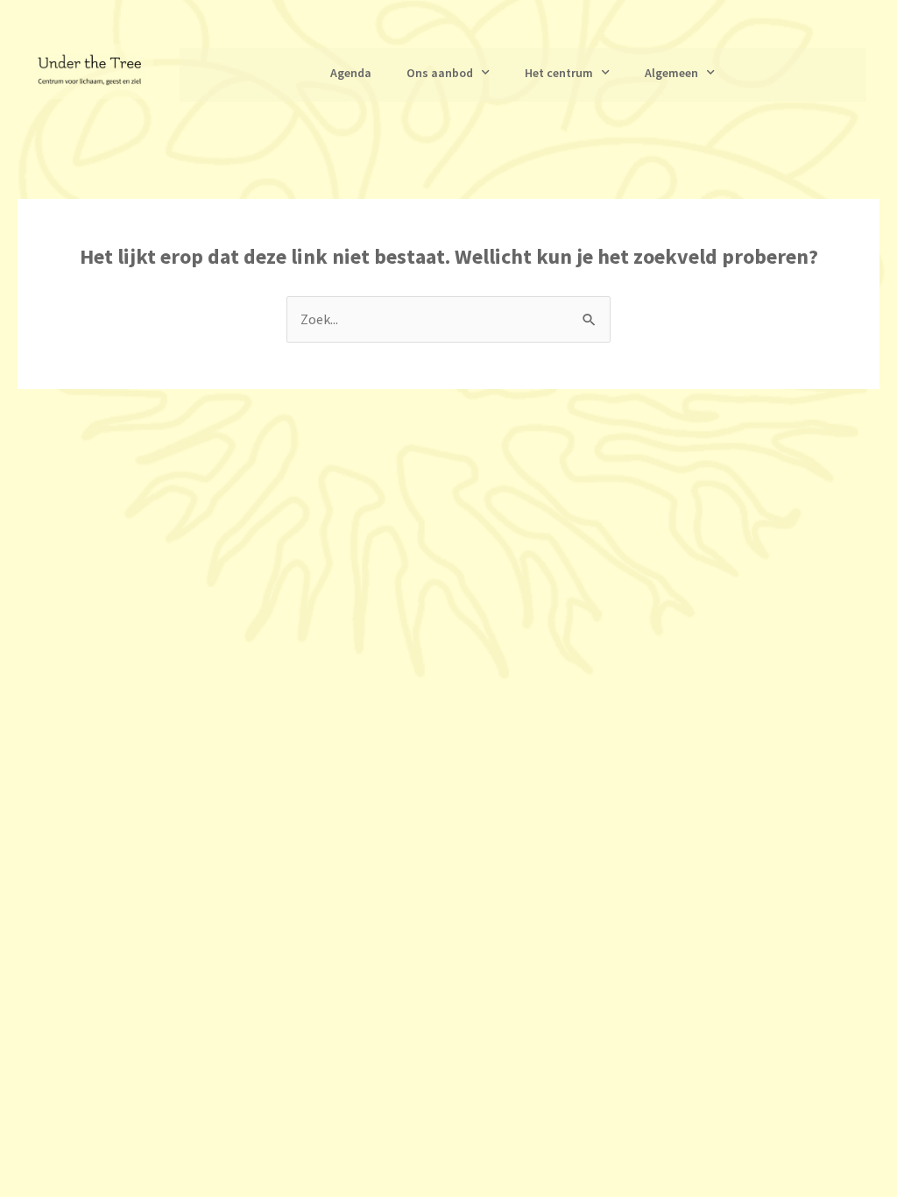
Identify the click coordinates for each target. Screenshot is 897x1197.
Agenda (350, 73)
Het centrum (559, 73)
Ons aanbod (439, 73)
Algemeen (671, 73)
